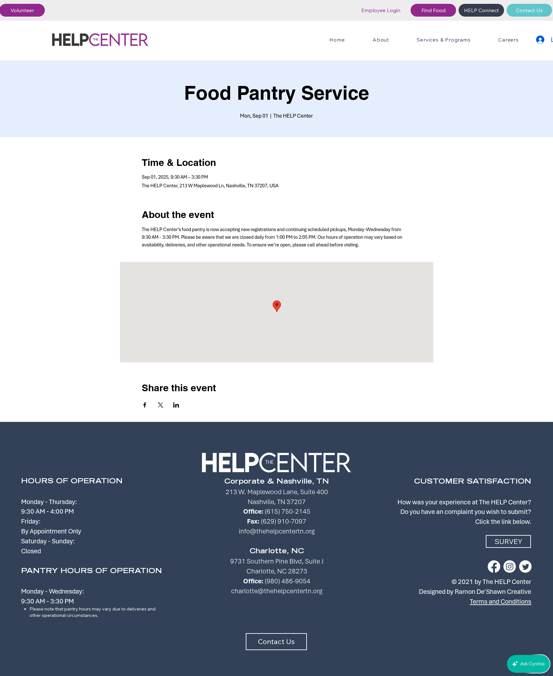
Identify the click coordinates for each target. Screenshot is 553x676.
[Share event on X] (160, 405)
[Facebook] (494, 566)
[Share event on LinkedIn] (176, 405)
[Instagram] (509, 566)
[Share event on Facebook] (145, 405)
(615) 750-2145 (287, 511)
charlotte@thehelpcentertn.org (276, 591)
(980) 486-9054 (287, 581)
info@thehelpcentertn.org (277, 531)
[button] (443, 39)
